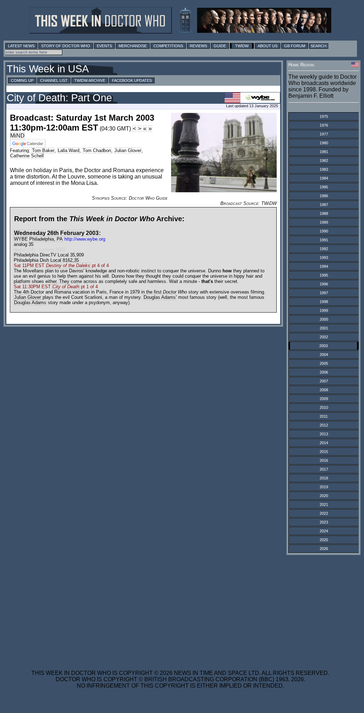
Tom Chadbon (97, 150)
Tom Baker (43, 150)
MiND (17, 136)
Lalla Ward (68, 150)
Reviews (198, 46)
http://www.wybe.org (84, 239)
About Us (267, 46)
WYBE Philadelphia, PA (38, 239)
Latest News (21, 46)
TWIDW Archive (89, 80)
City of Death (65, 286)
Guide (220, 46)
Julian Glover (127, 150)
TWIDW (242, 46)
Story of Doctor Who (65, 46)
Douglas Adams (160, 297)
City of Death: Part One (59, 97)
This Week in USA (48, 68)
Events (104, 46)
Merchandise (133, 46)
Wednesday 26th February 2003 (56, 233)
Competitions (168, 46)
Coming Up (22, 80)
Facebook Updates (132, 80)
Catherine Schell (27, 155)
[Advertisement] (180, 607)
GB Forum (294, 46)
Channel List (54, 80)
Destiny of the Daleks (68, 265)
